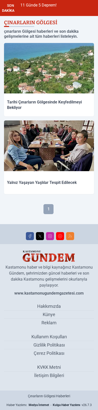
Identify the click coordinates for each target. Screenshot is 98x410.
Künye (49, 314)
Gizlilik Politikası (49, 345)
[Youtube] (60, 236)
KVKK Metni (49, 367)
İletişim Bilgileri (49, 375)
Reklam (49, 322)
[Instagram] (50, 236)
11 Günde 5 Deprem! (38, 5)
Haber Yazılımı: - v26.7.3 (49, 405)
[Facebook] (30, 236)
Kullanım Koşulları (49, 336)
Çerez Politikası (49, 353)
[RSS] (70, 236)
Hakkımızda (49, 306)
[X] (40, 236)
